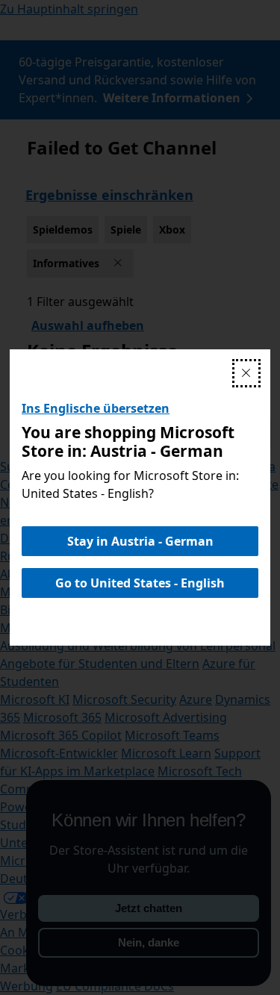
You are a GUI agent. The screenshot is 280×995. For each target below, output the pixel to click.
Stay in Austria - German (140, 541)
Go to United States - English (140, 583)
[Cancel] (246, 373)
